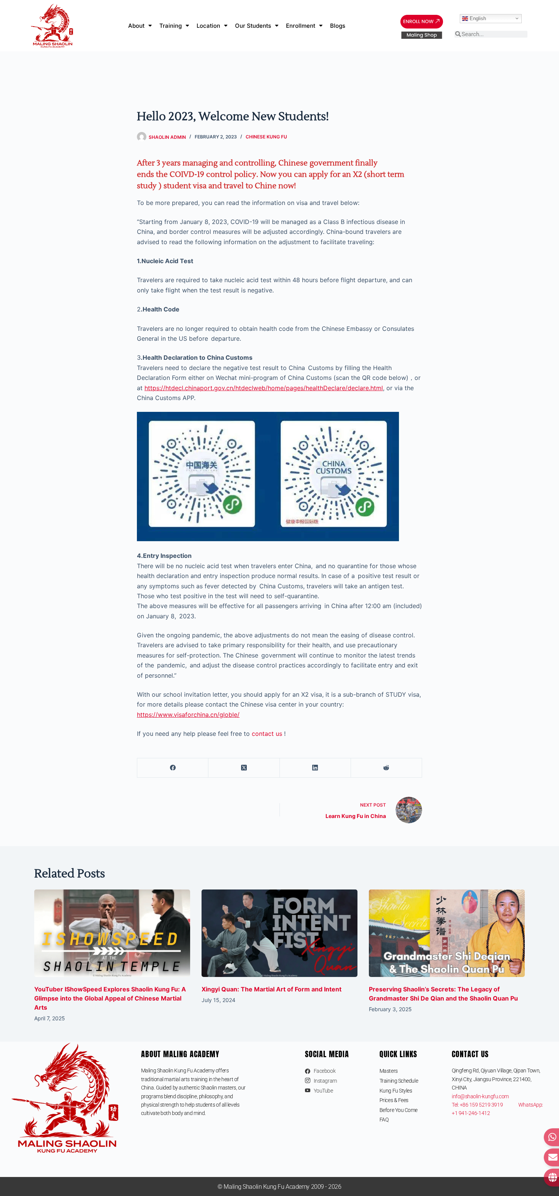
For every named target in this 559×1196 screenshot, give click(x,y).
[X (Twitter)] (244, 768)
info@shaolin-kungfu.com (480, 1096)
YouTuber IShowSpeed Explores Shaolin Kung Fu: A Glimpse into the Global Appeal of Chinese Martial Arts (110, 998)
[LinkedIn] (315, 768)
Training (170, 25)
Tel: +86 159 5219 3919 (485, 1105)
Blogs (337, 25)
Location (208, 25)
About (136, 25)
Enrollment (300, 25)
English (477, 18)
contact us (267, 733)
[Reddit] (386, 768)
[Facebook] (172, 768)
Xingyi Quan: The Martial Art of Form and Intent (271, 989)
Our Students (253, 25)
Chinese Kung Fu (266, 137)
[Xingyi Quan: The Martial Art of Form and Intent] (279, 933)
